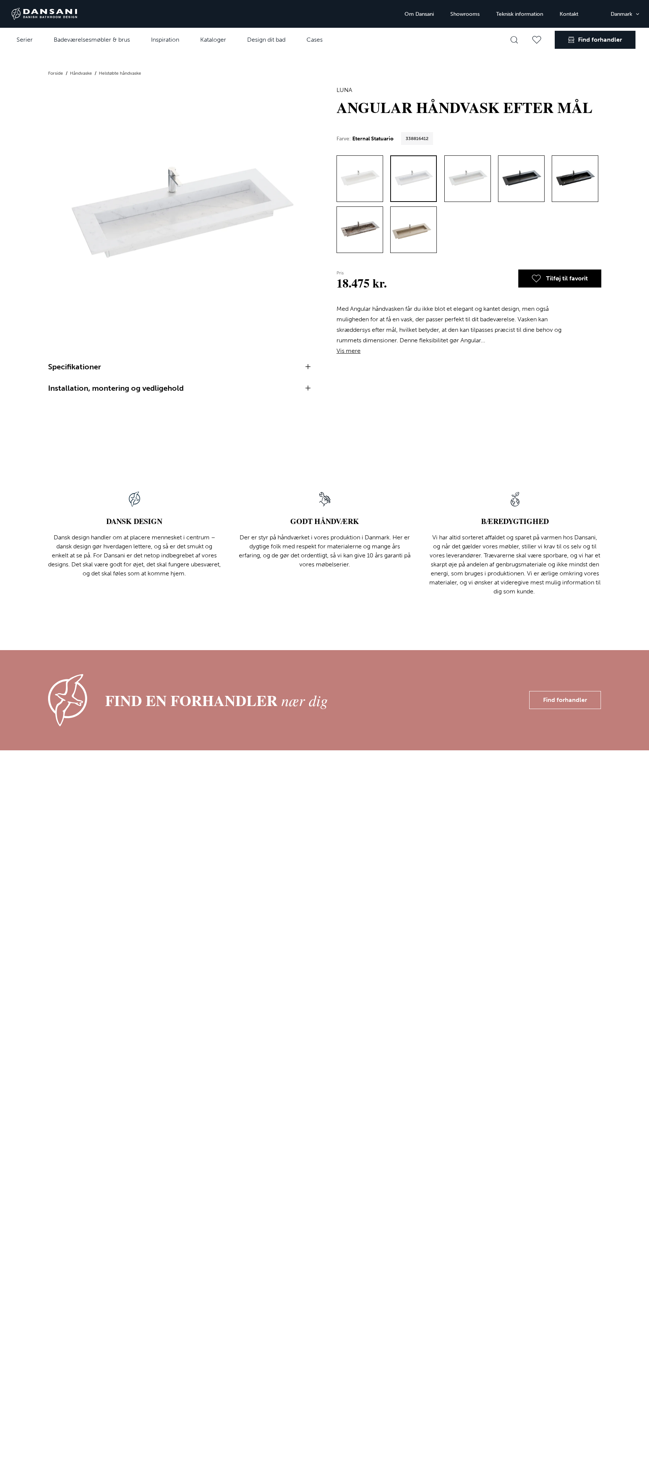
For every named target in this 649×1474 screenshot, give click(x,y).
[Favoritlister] (536, 39)
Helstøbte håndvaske (120, 73)
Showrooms (465, 14)
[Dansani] (44, 14)
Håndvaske (81, 73)
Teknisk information (519, 14)
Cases (314, 39)
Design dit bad (266, 39)
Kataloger (213, 39)
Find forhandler (565, 699)
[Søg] (514, 39)
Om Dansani (419, 14)
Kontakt (569, 14)
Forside (56, 73)
